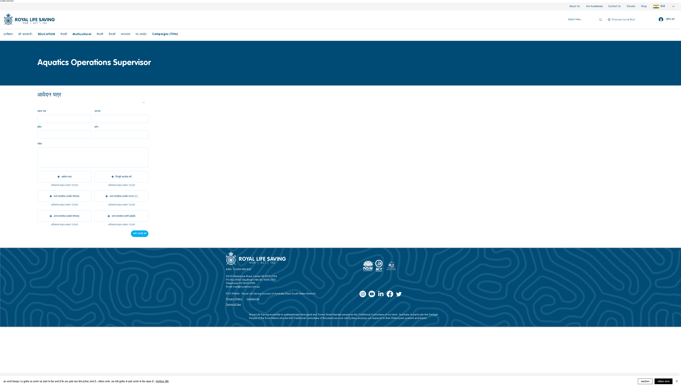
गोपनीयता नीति (162, 381)
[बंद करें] (677, 381)
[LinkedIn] (381, 294)
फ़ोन (96, 127)
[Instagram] (362, 294)
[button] (8, 34)
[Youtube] (372, 294)
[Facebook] (390, 294)
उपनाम (97, 111)
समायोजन (645, 381)
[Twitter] (399, 294)
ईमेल (39, 127)
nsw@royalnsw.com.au (246, 286)
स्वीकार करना (663, 381)
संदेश (39, 143)
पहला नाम (41, 111)
